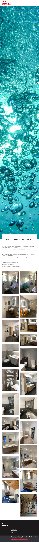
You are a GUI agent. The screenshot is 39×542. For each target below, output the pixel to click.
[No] (37, 538)
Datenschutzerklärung (23, 539)
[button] (37, 3)
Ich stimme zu (14, 539)
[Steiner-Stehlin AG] (19, 3)
